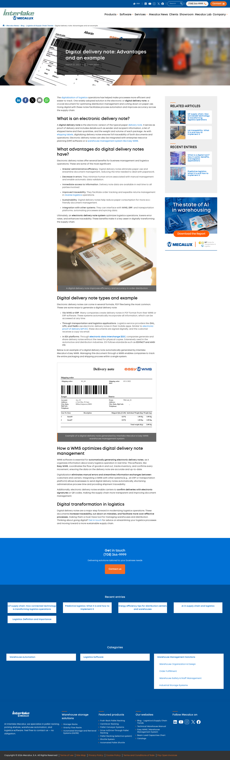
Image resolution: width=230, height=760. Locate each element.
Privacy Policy (96, 755)
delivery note (135, 125)
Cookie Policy (113, 755)
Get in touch (95, 520)
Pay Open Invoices (167, 755)
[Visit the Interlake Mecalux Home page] (4, 25)
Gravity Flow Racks (72, 728)
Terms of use (66, 755)
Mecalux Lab (203, 14)
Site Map (81, 755)
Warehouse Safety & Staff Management (180, 678)
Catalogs (141, 738)
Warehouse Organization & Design (177, 664)
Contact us (115, 569)
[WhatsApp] (39, 102)
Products (110, 14)
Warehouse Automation (22, 657)
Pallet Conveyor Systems (112, 727)
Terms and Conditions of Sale (139, 755)
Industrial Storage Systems (173, 685)
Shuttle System (107, 739)
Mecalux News (158, 14)
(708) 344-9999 (115, 554)
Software (126, 14)
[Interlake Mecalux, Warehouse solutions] (19, 19)
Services (140, 14)
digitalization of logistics (74, 98)
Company (219, 14)
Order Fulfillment (168, 671)
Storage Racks (70, 724)
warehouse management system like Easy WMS (113, 141)
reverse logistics (73, 195)
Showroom (187, 14)
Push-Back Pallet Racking (112, 721)
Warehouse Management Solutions (176, 657)
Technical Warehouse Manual (151, 726)
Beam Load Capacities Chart (151, 735)
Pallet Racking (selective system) (116, 736)
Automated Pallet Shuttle (112, 743)
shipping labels (65, 135)
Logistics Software (93, 657)
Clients (173, 14)
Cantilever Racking (109, 724)
